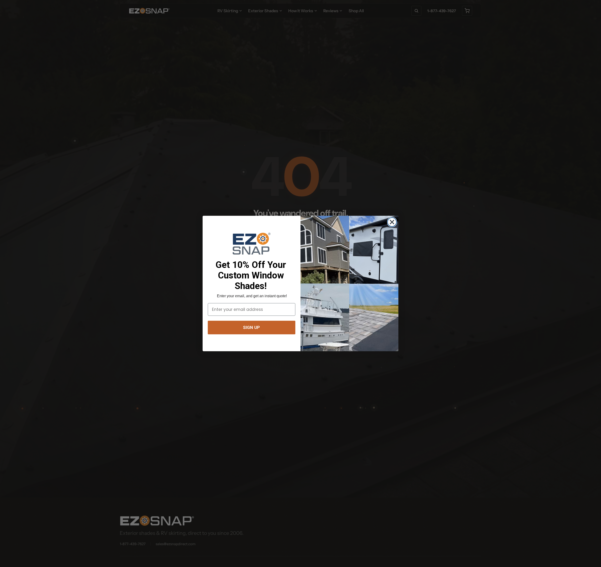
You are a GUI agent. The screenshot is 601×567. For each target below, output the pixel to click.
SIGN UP (251, 327)
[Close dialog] (392, 222)
